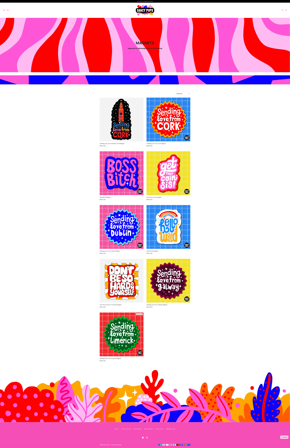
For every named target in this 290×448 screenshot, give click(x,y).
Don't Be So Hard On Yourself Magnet (111, 305)
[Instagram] (147, 437)
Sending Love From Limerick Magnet (110, 358)
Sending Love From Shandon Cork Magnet (112, 143)
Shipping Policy (148, 429)
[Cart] (286, 10)
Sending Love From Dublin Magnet (110, 251)
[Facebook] (143, 437)
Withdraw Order (170, 429)
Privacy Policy (159, 429)
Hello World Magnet (152, 251)
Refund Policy (138, 429)
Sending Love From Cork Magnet (156, 143)
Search (117, 429)
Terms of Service (126, 429)
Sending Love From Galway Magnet (157, 305)
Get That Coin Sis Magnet (154, 197)
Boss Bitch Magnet (105, 197)
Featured (179, 93)
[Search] (282, 10)
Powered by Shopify (116, 445)
